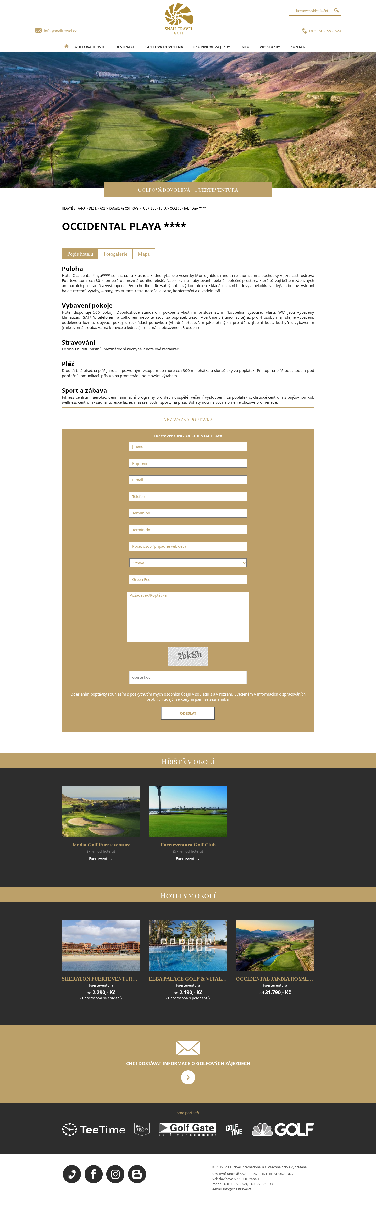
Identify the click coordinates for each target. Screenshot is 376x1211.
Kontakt (298, 46)
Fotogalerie (115, 254)
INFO (244, 46)
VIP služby (270, 46)
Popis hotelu (80, 254)
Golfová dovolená (164, 46)
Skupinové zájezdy (211, 46)
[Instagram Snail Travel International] (115, 1182)
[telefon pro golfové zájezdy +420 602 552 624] (71, 1182)
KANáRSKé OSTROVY (123, 208)
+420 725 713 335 (261, 1184)
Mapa (144, 254)
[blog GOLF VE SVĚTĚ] (137, 1182)
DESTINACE (125, 46)
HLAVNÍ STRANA (73, 208)
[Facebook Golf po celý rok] (93, 1182)
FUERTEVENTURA (154, 208)
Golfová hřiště (90, 46)
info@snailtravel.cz (60, 30)
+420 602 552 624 (324, 30)
